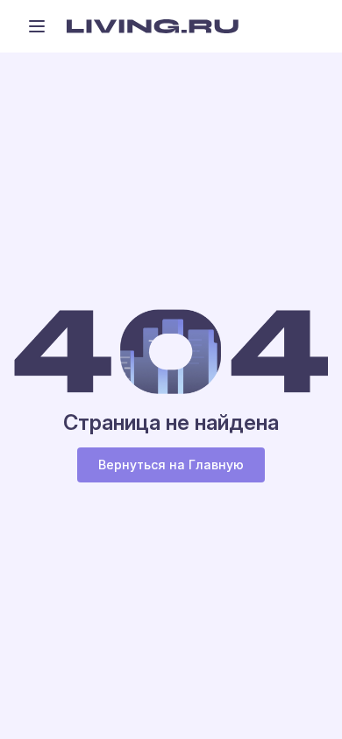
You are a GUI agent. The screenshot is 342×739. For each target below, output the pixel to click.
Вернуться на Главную (171, 464)
